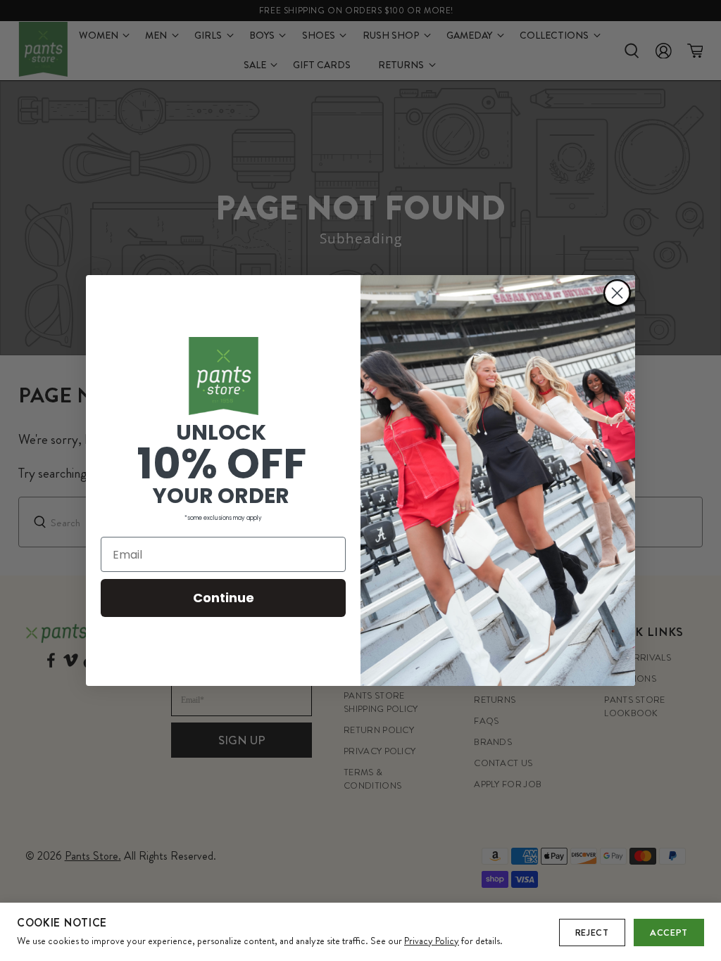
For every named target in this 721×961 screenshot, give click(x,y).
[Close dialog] (617, 293)
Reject (592, 932)
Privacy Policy (431, 941)
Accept (669, 932)
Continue (223, 597)
